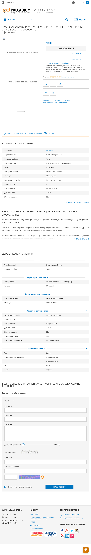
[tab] (45, 260)
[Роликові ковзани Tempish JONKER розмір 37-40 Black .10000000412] (21, 81)
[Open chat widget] (86, 550)
